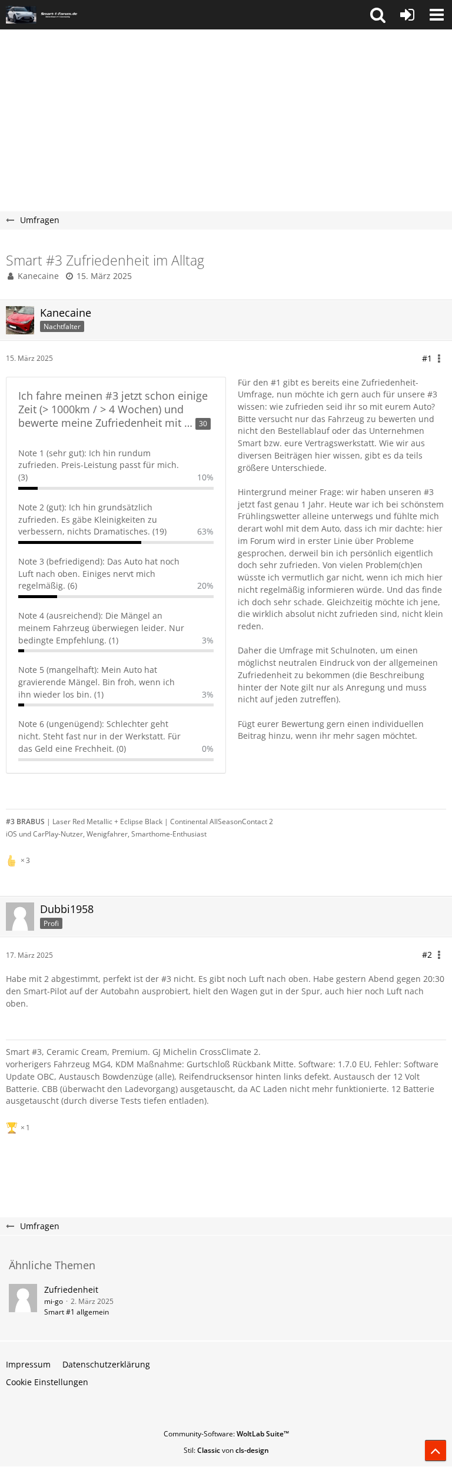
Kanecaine (38, 275)
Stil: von (226, 1450)
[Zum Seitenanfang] (435, 1450)
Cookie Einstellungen (47, 1382)
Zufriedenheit (71, 1289)
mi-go (53, 1301)
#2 (427, 954)
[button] (378, 14)
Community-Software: (226, 1434)
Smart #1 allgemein (76, 1312)
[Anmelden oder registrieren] (407, 14)
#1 (427, 358)
